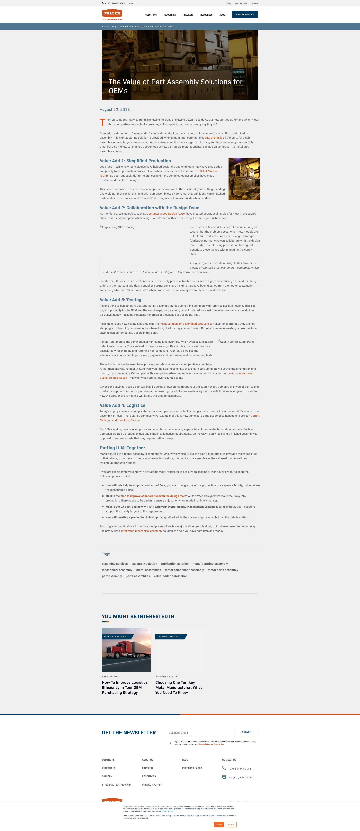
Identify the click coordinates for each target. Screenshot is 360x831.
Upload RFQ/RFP (152, 784)
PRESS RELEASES (192, 768)
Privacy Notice (167, 811)
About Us (147, 759)
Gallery (107, 776)
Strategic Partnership (116, 784)
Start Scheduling (245, 14)
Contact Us (229, 759)
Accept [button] (219, 824)
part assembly (112, 576)
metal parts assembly (223, 569)
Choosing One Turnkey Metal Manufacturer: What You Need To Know (178, 687)
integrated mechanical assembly (141, 531)
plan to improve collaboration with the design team (153, 496)
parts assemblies (138, 576)
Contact (132, 3)
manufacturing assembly (210, 563)
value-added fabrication (171, 576)
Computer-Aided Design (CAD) (166, 213)
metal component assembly (184, 569)
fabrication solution (175, 563)
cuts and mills (213, 137)
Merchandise (241, 3)
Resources (149, 776)
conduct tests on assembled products (185, 323)
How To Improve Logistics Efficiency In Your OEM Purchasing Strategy (125, 687)
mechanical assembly (117, 569)
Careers (254, 3)
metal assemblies (148, 569)
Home (105, 26)
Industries (108, 768)
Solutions (108, 759)
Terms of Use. (219, 744)
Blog (229, 3)
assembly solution (144, 563)
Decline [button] (231, 824)
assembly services (115, 563)
